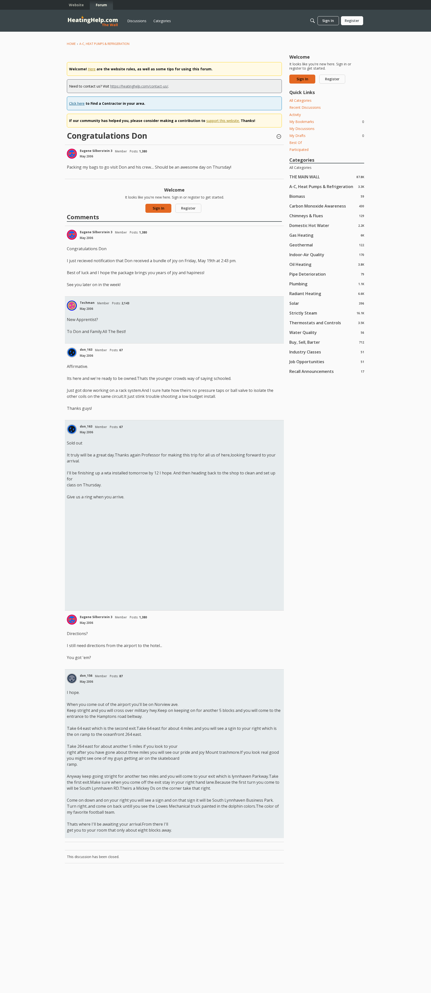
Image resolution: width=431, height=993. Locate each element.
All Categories (300, 100)
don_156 (86, 675)
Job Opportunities (326, 361)
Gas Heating (326, 235)
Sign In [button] (158, 208)
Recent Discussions (305, 107)
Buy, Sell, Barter (326, 342)
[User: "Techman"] (72, 306)
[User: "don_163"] (72, 352)
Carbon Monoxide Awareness (326, 206)
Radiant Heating (326, 293)
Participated (299, 149)
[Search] (312, 20)
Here (92, 69)
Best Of (295, 142)
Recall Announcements (326, 371)
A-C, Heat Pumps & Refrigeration (326, 186)
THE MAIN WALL (326, 176)
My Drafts (326, 135)
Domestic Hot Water (326, 225)
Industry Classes (326, 351)
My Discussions (302, 128)
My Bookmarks (326, 121)
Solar (326, 303)
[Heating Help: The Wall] (93, 20)
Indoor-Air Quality (326, 254)
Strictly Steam (326, 313)
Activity (295, 114)
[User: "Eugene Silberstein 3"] (72, 154)
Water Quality (326, 332)
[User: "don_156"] (72, 678)
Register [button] (188, 208)
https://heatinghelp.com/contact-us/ (139, 86)
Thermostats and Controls (326, 322)
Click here (77, 103)
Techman (87, 303)
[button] (279, 137)
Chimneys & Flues (326, 215)
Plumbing (326, 283)
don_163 (86, 349)
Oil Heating (326, 264)
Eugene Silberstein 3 (96, 151)
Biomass (326, 196)
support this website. (223, 120)
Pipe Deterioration (326, 274)
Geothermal (326, 244)
